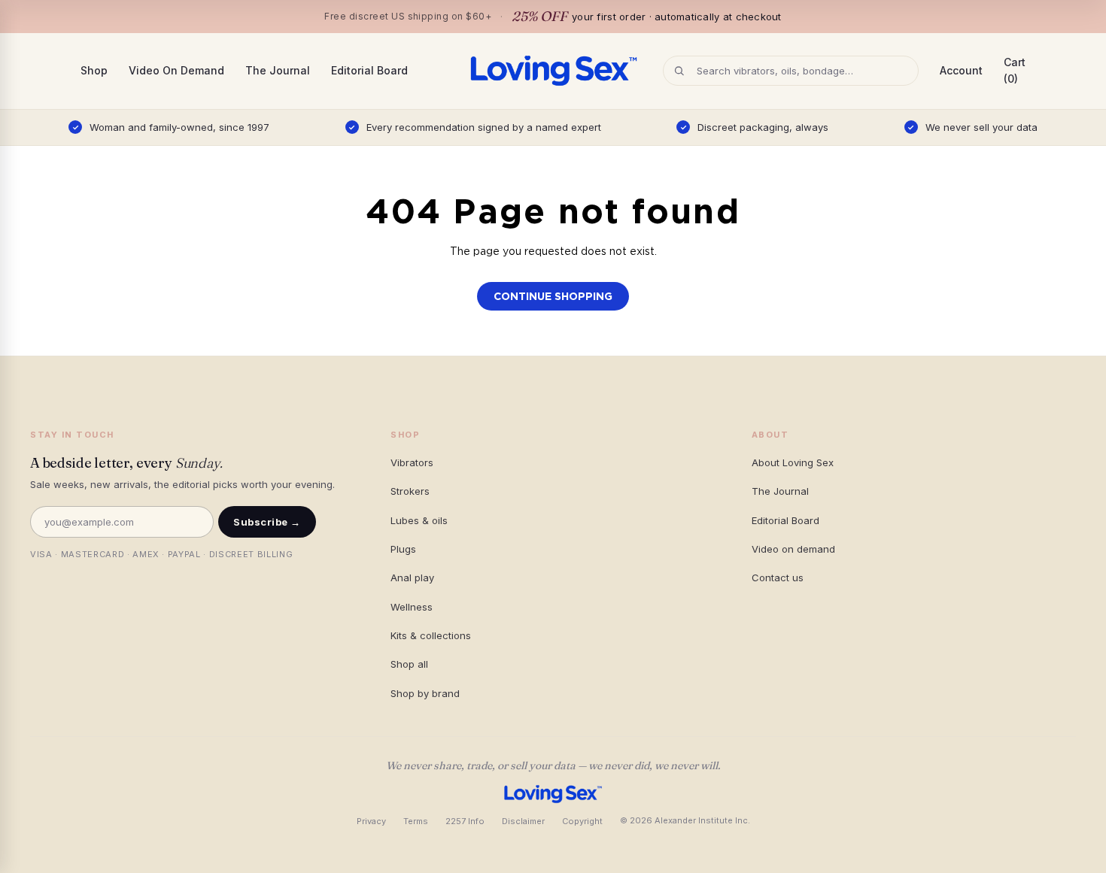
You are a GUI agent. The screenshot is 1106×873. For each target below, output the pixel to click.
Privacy (371, 821)
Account (961, 70)
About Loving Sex (793, 462)
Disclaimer (523, 821)
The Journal (277, 70)
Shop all (409, 664)
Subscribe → (267, 522)
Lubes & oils (419, 520)
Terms (415, 821)
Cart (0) (1014, 70)
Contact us (778, 577)
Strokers (410, 491)
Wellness (411, 607)
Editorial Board (369, 70)
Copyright (582, 821)
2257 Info (465, 821)
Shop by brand (425, 693)
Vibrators (411, 462)
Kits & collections (430, 635)
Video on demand (793, 549)
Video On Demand (176, 70)
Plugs (403, 549)
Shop (94, 70)
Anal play (412, 577)
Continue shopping (553, 296)
